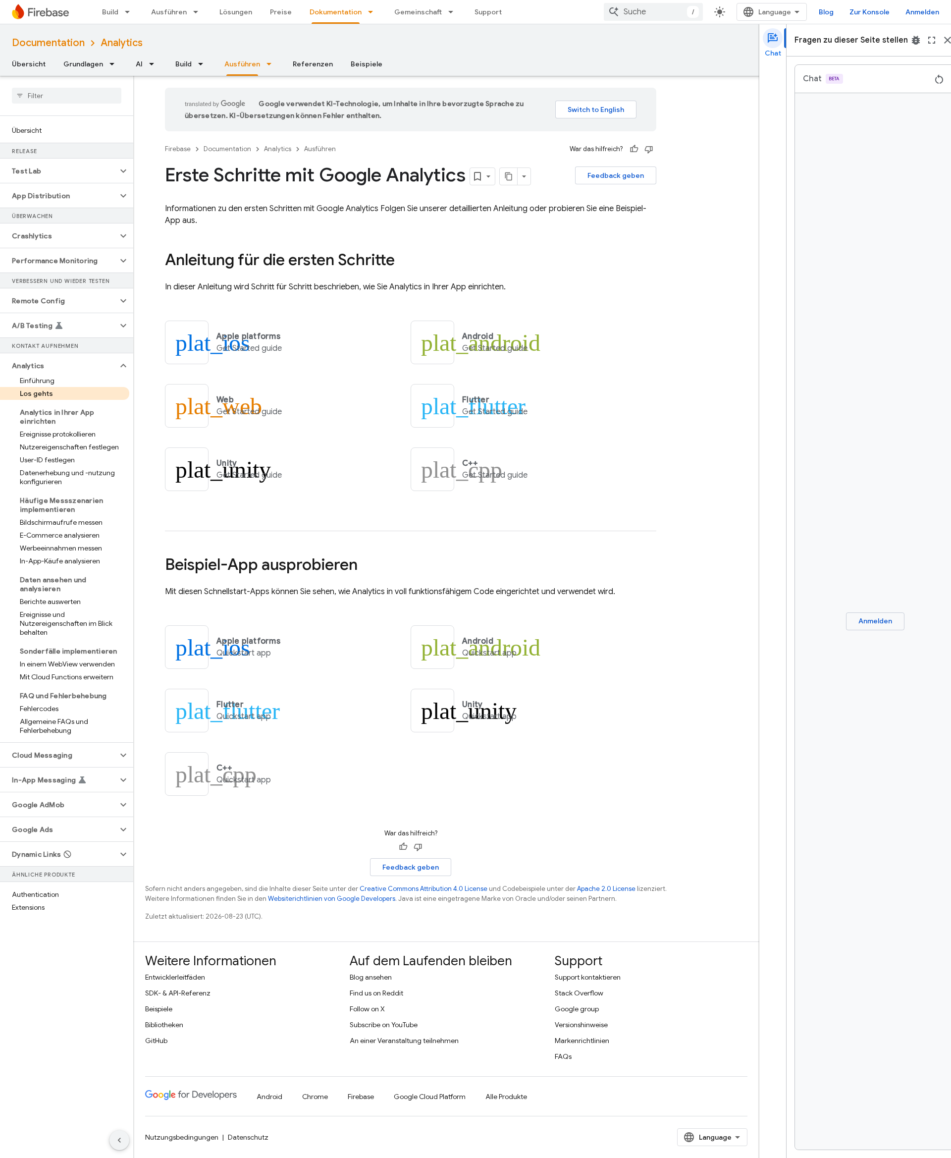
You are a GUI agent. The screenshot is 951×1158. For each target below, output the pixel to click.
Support (488, 11)
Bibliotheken (164, 1024)
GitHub (156, 1040)
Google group (577, 1008)
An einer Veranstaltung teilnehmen (404, 1040)
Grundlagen (83, 63)
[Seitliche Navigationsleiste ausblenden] (119, 1140)
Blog (826, 11)
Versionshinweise (581, 1024)
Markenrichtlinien (582, 1040)
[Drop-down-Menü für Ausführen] (199, 12)
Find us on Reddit (376, 993)
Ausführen (169, 11)
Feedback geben (615, 175)
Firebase (178, 149)
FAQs (563, 1056)
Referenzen (313, 63)
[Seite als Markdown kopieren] (509, 176)
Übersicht (29, 63)
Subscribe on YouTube (384, 1024)
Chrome (315, 1096)
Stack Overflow (579, 993)
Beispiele (366, 63)
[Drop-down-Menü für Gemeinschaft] (454, 12)
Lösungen (235, 11)
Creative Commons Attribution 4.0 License (423, 888)
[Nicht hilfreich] (648, 149)
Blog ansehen (371, 977)
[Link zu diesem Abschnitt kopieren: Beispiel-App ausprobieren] (367, 566)
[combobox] (653, 12)
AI (139, 63)
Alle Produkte (506, 1096)
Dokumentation (336, 11)
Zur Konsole (869, 11)
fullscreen (932, 40)
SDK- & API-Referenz (178, 993)
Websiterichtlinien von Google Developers (331, 898)
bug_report (916, 40)
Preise (281, 11)
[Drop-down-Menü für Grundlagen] (115, 64)
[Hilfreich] (634, 149)
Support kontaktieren (588, 977)
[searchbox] (66, 96)
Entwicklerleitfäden (175, 977)
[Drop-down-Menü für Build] (130, 12)
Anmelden (922, 11)
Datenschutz (248, 1137)
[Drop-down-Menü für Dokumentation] (373, 12)
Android (269, 1096)
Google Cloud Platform (430, 1096)
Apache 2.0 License (606, 888)
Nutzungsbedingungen (181, 1137)
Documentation (48, 43)
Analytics (122, 43)
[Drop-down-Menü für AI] (154, 64)
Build (110, 11)
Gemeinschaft (418, 11)
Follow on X (367, 1008)
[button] (58, 171)
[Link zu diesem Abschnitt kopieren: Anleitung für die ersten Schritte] (405, 261)
